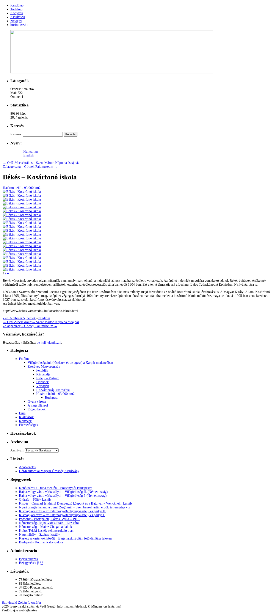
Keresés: (16, 134)
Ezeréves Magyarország (44, 366)
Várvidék (42, 386)
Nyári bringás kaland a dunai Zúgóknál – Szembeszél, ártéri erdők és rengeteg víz (74, 507)
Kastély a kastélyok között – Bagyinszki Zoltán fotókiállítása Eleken (65, 538)
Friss (22, 413)
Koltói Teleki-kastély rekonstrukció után (46, 530)
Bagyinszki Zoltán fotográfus (21, 602)
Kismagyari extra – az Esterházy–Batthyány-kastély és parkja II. (62, 511)
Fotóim (24, 359)
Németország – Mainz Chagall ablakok (45, 527)
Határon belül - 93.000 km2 (22, 188)
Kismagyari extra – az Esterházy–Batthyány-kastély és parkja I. (62, 515)
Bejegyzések (31, 563)
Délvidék (42, 382)
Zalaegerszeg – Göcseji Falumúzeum (30, 166)
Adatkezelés (27, 467)
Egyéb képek (36, 409)
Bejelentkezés (28, 559)
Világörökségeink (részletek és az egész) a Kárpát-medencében (70, 362)
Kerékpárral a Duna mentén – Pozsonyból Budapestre (55, 488)
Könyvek (25, 421)
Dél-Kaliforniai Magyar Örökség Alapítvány (49, 471)
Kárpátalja (43, 374)
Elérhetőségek (28, 425)
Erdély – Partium (47, 378)
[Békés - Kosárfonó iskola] (22, 191)
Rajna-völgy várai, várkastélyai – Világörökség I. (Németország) (63, 495)
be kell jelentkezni (49, 342)
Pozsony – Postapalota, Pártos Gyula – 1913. (49, 519)
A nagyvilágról (38, 405)
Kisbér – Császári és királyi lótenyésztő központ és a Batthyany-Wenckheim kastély (76, 503)
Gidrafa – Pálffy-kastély (35, 499)
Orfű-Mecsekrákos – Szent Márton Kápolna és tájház (41, 163)
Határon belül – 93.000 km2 (55, 394)
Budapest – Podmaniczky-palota (41, 542)
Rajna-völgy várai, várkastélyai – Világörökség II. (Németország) (63, 492)
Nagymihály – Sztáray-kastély (39, 534)
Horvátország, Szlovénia (53, 390)
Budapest (51, 397)
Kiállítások (26, 417)
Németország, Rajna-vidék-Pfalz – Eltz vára (49, 523)
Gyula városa (37, 401)
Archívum (17, 450)
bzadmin (44, 318)
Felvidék (42, 370)
